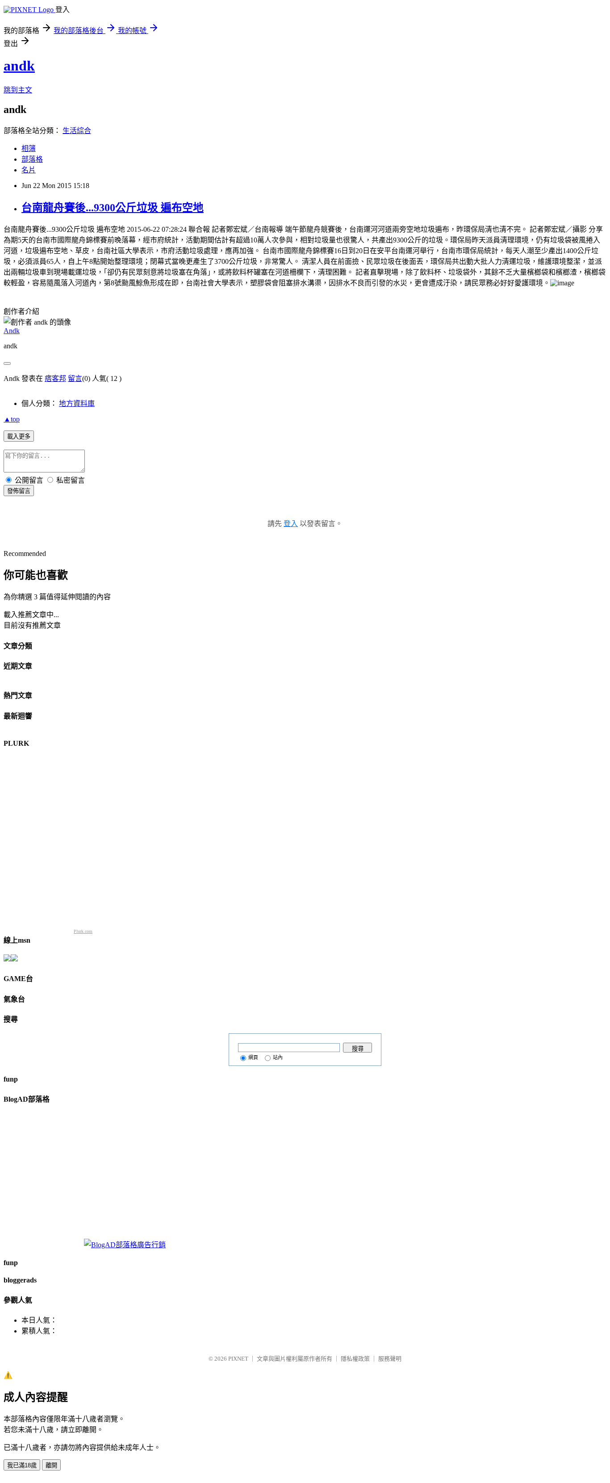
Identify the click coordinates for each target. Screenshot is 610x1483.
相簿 (28, 148)
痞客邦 (55, 378)
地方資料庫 (77, 403)
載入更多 (18, 436)
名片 (28, 170)
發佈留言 (18, 491)
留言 (75, 378)
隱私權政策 (355, 1358)
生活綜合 (77, 130)
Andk (12, 330)
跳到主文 (18, 90)
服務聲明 (389, 1358)
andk (19, 66)
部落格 (32, 159)
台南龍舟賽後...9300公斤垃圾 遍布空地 (112, 207)
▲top (12, 419)
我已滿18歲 (22, 1465)
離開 (51, 1465)
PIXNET (238, 1358)
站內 (278, 1057)
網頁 (253, 1057)
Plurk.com (83, 931)
